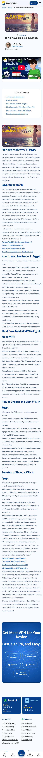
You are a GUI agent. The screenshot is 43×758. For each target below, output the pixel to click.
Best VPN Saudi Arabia (29, 727)
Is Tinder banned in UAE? (10, 740)
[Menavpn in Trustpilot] (11, 700)
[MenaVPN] (9, 3)
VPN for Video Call (8, 736)
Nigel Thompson (17, 46)
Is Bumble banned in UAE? (10, 743)
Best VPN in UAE (27, 723)
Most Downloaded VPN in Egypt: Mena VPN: (20, 107)
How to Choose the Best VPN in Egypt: (18, 110)
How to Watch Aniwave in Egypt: (16, 104)
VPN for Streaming (8, 727)
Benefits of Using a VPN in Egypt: (17, 114)
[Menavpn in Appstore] (31, 700)
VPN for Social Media (8, 730)
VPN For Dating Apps (8, 723)
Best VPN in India (27, 736)
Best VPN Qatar (27, 730)
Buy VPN (33, 3)
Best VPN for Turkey (28, 733)
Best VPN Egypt (27, 740)
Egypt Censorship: (12, 100)
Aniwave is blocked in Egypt (15, 97)
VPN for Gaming (7, 733)
